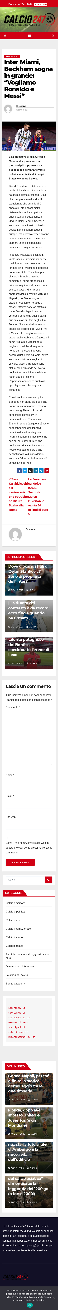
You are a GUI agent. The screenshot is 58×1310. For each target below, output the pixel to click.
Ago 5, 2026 (17, 1168)
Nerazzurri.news (18, 1022)
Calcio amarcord (15, 903)
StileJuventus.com (19, 1017)
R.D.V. (32, 590)
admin (33, 627)
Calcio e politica (15, 911)
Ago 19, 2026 (18, 1100)
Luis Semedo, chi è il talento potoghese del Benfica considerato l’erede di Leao (28, 644)
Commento (13, 707)
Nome (10, 775)
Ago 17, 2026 (18, 1134)
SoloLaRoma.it (16, 1012)
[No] (54, 1298)
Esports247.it (16, 1008)
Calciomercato (12, 56)
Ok (29, 1305)
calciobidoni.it (18, 1032)
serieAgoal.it (16, 1027)
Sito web (11, 817)
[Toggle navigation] (29, 35)
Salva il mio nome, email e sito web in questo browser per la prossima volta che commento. (29, 847)
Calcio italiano (14, 937)
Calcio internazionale (18, 928)
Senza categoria (15, 983)
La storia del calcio (17, 975)
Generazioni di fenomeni (20, 966)
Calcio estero (13, 920)
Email (10, 796)
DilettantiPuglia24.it (21, 1037)
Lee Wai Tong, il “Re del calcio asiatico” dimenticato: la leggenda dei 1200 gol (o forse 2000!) (28, 1183)
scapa (22, 106)
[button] (53, 35)
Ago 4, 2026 (17, 1202)
